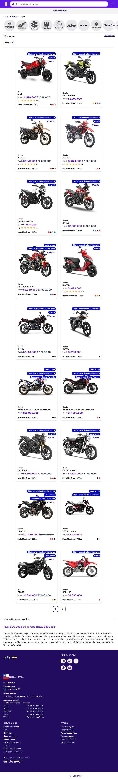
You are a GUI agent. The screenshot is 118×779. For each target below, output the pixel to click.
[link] (6, 4)
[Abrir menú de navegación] (113, 4)
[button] (75, 775)
